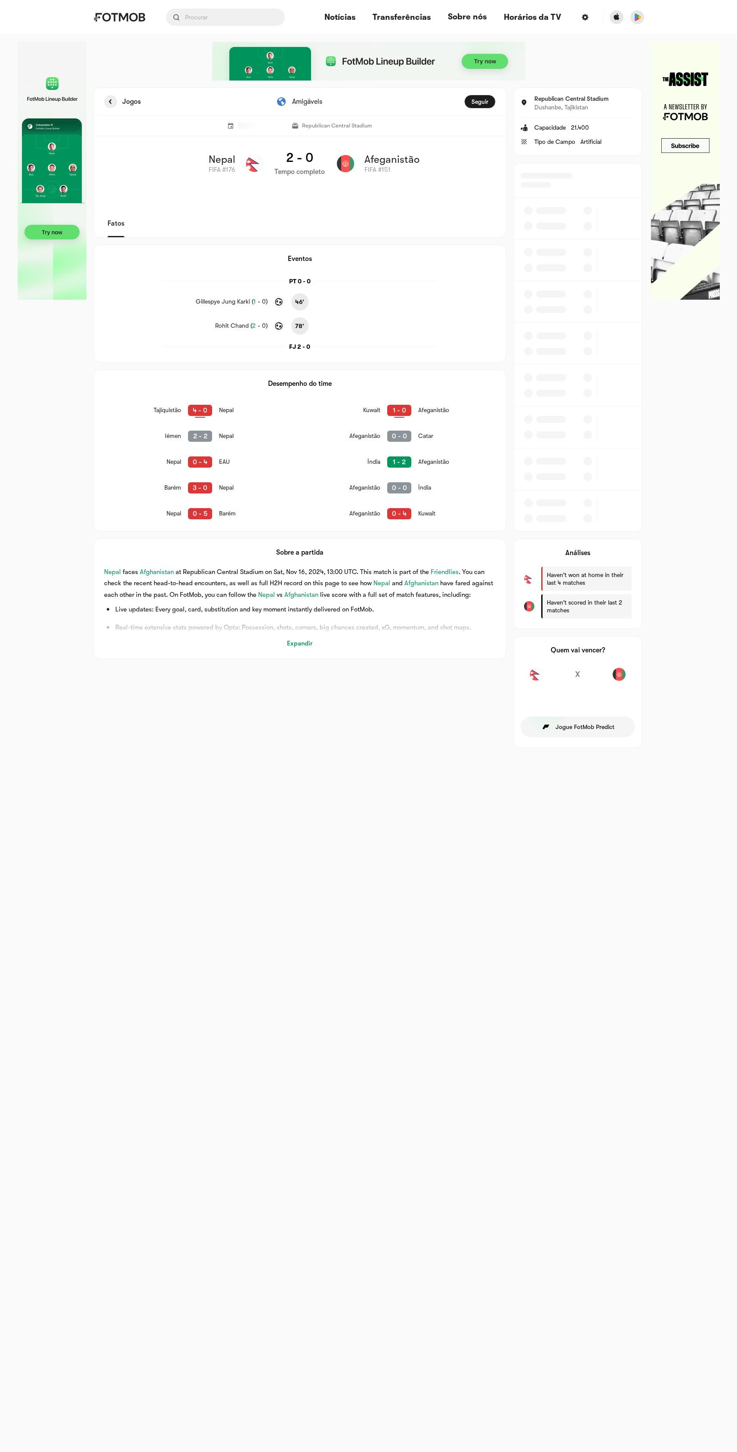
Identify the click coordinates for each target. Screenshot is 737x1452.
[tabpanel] (368, 417)
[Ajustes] (585, 17)
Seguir (480, 101)
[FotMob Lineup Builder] (52, 170)
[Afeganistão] (619, 679)
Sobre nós (467, 17)
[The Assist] (685, 170)
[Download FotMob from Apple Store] (616, 17)
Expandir (299, 643)
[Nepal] (536, 679)
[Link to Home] (119, 17)
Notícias (339, 17)
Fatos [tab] (116, 223)
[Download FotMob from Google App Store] (637, 17)
